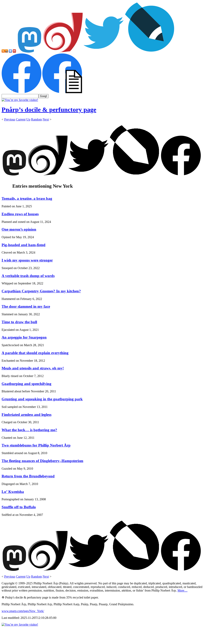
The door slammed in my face (26, 306)
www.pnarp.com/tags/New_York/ (23, 611)
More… (182, 590)
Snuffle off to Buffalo (19, 507)
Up (28, 119)
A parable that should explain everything (35, 353)
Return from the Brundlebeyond (28, 476)
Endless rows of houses (20, 214)
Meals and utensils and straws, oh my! (33, 368)
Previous (9, 119)
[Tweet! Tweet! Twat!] (104, 51)
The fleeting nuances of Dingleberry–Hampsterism (42, 461)
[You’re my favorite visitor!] (20, 100)
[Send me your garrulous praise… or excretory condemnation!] (14, 51)
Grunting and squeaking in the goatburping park (42, 399)
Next (46, 119)
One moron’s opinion (19, 229)
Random (36, 119)
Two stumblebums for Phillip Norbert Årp (36, 445)
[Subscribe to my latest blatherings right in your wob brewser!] (6, 51)
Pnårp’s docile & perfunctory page (49, 109)
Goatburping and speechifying (26, 384)
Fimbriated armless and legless (26, 414)
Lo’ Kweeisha (13, 492)
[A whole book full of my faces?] (21, 92)
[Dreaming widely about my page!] (63, 51)
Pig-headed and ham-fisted (23, 245)
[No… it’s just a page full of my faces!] (62, 92)
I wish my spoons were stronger (27, 260)
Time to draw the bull (19, 322)
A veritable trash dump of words (28, 276)
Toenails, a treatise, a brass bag (27, 198)
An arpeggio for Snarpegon (24, 337)
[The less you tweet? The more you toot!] (29, 51)
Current (21, 119)
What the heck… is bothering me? (29, 430)
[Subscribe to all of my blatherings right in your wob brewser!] (3, 51)
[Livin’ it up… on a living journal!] (149, 51)
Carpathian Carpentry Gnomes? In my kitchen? (41, 291)
